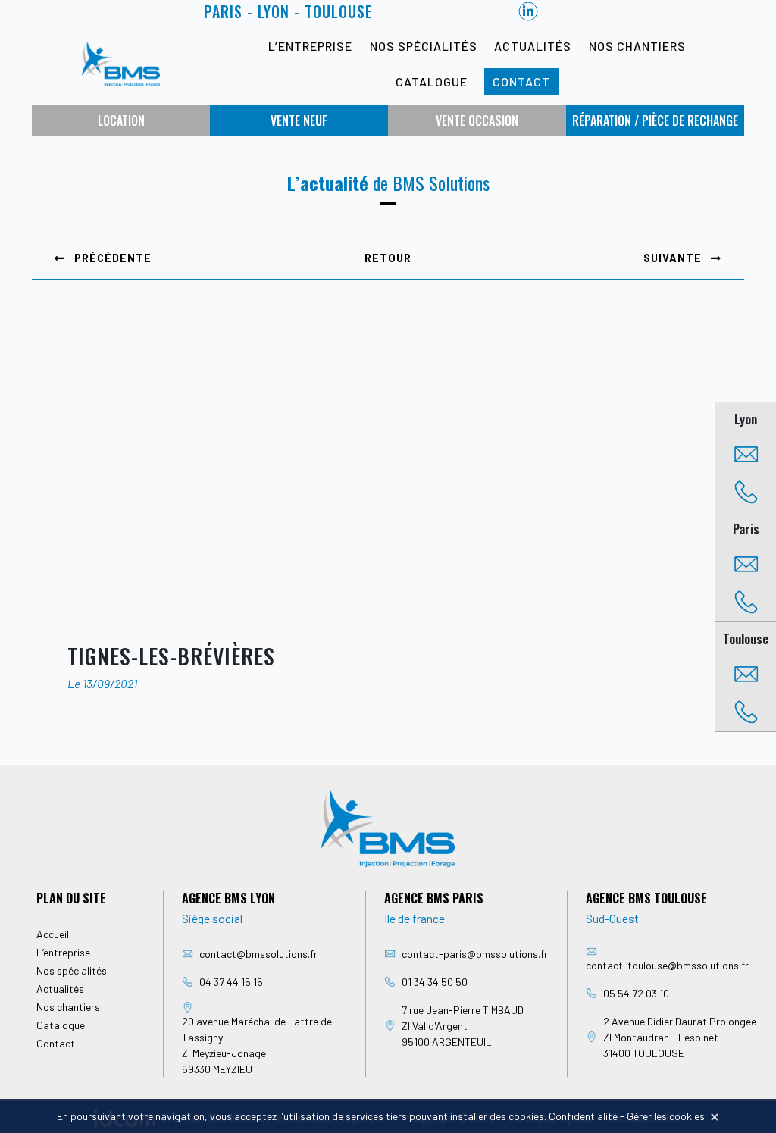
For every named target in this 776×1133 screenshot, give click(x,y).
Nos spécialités (423, 46)
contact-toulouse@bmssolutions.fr (667, 965)
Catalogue (432, 81)
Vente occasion (477, 120)
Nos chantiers (637, 46)
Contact (521, 81)
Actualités (532, 46)
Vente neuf (299, 120)
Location (121, 120)
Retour (388, 258)
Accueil (52, 934)
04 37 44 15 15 (231, 981)
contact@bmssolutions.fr (258, 953)
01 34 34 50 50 (435, 981)
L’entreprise (310, 46)
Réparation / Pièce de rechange (655, 120)
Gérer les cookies (666, 1116)
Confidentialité (583, 1116)
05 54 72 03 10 (636, 993)
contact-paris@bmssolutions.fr (475, 953)
